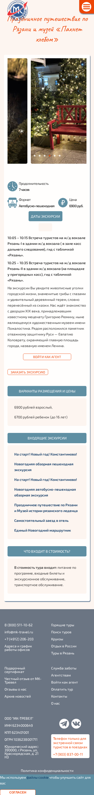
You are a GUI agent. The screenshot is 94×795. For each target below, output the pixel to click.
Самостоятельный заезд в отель (41, 520)
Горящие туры (62, 625)
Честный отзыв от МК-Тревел (23, 680)
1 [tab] (34, 156)
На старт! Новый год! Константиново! (45, 454)
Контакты (59, 696)
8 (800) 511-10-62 (19, 625)
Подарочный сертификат (15, 669)
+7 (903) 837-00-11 (68, 754)
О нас (55, 703)
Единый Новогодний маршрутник (42, 530)
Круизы (57, 639)
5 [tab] (54, 156)
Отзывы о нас (16, 689)
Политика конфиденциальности (47, 770)
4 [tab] (49, 156)
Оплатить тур (62, 689)
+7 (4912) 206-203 (19, 639)
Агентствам (61, 675)
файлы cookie (38, 777)
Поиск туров (61, 632)
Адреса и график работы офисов (18, 647)
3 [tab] (44, 156)
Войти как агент (47, 357)
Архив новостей (18, 696)
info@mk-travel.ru (19, 632)
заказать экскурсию (28, 372)
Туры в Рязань (62, 653)
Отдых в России (63, 646)
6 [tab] (59, 156)
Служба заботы (63, 668)
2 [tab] (39, 156)
